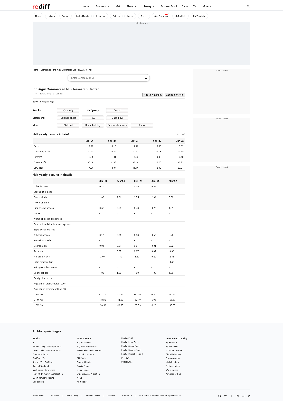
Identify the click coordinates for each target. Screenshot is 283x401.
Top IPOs (41, 358)
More (205, 6)
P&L (93, 117)
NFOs (79, 378)
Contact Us (127, 396)
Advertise (55, 396)
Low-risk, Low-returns (86, 354)
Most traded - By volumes (44, 370)
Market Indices (172, 362)
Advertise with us (173, 374)
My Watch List (172, 346)
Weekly (50, 346)
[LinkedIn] (249, 396)
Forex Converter (173, 358)
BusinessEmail (169, 6)
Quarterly (68, 110)
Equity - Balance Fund (131, 350)
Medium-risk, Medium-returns (90, 350)
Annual (117, 110)
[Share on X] (225, 396)
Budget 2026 (127, 362)
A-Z (34, 342)
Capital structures (117, 125)
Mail (118, 6)
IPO (34, 358)
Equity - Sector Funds (130, 346)
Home (86, 6)
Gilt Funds (81, 358)
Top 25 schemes (84, 342)
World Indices (172, 370)
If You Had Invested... (175, 350)
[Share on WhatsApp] (219, 396)
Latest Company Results (43, 378)
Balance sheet (68, 117)
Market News (38, 382)
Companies (46, 70)
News (130, 6)
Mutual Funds (82, 16)
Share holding (92, 125)
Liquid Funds (82, 370)
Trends (144, 16)
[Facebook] (231, 396)
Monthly (58, 346)
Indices (51, 16)
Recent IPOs (38, 362)
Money (147, 6)
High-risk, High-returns (87, 346)
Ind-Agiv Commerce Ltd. (64, 70)
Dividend (68, 125)
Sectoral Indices (173, 366)
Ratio (142, 125)
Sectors (65, 16)
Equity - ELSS (127, 338)
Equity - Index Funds (130, 342)
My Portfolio (180, 16)
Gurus (185, 6)
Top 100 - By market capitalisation (48, 374)
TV (194, 6)
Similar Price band (41, 366)
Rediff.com (151, 396)
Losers (130, 16)
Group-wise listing (40, 354)
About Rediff (38, 396)
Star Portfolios (161, 16)
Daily (43, 346)
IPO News (49, 362)
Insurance (100, 16)
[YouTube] (243, 396)
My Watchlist (199, 16)
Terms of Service (92, 396)
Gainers (116, 16)
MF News (125, 358)
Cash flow (117, 117)
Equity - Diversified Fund (132, 354)
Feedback (111, 396)
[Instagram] (237, 396)
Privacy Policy (72, 396)
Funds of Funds (84, 362)
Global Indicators (173, 354)
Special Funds (83, 366)
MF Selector (82, 382)
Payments (101, 6)
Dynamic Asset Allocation (88, 374)
